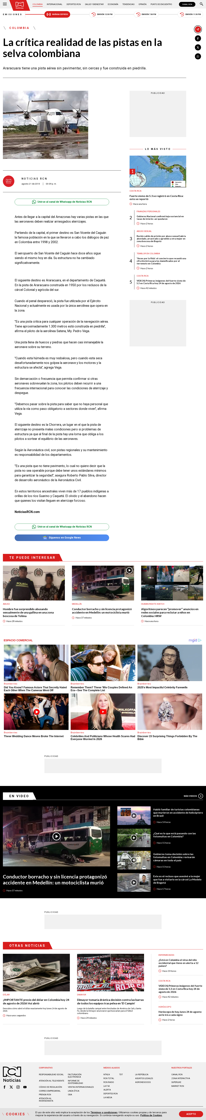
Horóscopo (165, 1007)
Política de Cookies (151, 1115)
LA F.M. (106, 1086)
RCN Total (108, 1078)
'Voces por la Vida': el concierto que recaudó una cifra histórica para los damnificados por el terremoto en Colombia (161, 261)
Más (190, 796)
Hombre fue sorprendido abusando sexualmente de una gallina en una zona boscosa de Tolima (28, 612)
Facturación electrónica (74, 1075)
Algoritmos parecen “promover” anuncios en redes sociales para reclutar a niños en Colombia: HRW (169, 612)
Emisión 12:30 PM (104, 14)
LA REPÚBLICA (141, 1074)
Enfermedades (166, 955)
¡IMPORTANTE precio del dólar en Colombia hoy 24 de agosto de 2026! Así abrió (36, 1001)
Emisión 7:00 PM (149, 14)
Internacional (54, 4)
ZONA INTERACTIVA (180, 1078)
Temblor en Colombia (148, 253)
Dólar (6, 994)
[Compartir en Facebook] (198, 38)
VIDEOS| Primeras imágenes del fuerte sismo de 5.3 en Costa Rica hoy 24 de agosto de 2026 (161, 281)
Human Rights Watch (152, 604)
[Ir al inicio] (20, 5)
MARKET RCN (177, 1086)
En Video (19, 796)
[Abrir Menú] (5, 4)
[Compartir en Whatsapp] (198, 56)
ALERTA (107, 1090)
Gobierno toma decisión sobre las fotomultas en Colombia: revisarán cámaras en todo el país (174, 857)
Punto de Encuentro (161, 4)
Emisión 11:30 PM (193, 14)
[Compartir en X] (198, 47)
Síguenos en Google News (65, 537)
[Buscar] (201, 4)
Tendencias (128, 4)
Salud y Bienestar (94, 4)
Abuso (6, 604)
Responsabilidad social (51, 1074)
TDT (121, 1074)
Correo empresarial (50, 1091)
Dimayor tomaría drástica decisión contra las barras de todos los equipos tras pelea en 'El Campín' (110, 1001)
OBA (70, 1094)
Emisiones (12, 14)
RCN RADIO (108, 1082)
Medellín (77, 604)
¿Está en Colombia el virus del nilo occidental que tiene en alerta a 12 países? (178, 962)
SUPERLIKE (176, 1082)
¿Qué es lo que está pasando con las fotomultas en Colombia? (174, 835)
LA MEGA (107, 1097)
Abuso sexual (144, 231)
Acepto (191, 1114)
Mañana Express (60, 14)
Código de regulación (50, 1087)
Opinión (142, 4)
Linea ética (73, 1091)
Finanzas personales (148, 211)
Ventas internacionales (81, 1087)
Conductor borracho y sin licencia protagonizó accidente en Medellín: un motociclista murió (102, 610)
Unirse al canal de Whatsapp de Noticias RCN (64, 201)
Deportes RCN (74, 4)
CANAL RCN (187, 4)
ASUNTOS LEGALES (144, 1078)
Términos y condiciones (103, 1112)
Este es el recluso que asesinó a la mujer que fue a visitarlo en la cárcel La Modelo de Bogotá (177, 879)
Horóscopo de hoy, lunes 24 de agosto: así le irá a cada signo (180, 1013)
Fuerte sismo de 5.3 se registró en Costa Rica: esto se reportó (156, 197)
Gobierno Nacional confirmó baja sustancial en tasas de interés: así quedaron (160, 217)
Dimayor (81, 994)
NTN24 (106, 1074)
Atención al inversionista (46, 1099)
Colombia (38, 4)
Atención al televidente (51, 1081)
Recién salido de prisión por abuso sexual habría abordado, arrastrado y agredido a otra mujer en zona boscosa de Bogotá (161, 238)
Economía (113, 4)
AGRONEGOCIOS (143, 1082)
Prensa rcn (45, 1094)
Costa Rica (135, 191)
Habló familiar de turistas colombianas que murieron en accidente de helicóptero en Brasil (178, 812)
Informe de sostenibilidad (75, 1082)
